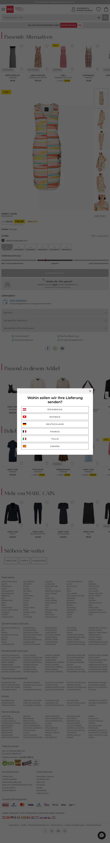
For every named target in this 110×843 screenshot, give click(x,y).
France (55, 431)
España (55, 446)
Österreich (55, 409)
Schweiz (55, 417)
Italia (55, 439)
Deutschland (55, 424)
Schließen (90, 391)
